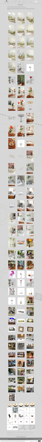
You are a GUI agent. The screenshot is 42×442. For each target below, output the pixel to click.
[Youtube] (21, 438)
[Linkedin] (22, 438)
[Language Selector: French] (35, 1)
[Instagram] (20, 438)
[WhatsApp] (19, 438)
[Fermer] (41, 441)
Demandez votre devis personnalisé (21, 436)
